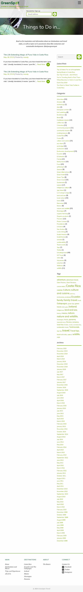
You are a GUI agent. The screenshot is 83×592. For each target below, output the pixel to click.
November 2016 (62, 385)
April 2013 (60, 450)
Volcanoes (60, 260)
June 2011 (60, 481)
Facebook (68, 567)
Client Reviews (71, 282)
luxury (59, 200)
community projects (63, 128)
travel (65, 330)
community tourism (63, 130)
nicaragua (60, 319)
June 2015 (60, 413)
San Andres (61, 229)
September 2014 (62, 434)
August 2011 (61, 478)
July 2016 (60, 395)
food (79, 300)
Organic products (63, 216)
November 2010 (62, 491)
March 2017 (61, 377)
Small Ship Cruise (62, 324)
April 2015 (60, 419)
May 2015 (60, 416)
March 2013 (61, 452)
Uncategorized (62, 252)
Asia (58, 107)
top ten (59, 331)
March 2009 (61, 533)
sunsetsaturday (77, 324)
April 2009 (60, 530)
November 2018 (62, 367)
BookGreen (60, 115)
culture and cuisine (63, 141)
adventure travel (72, 280)
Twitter (67, 569)
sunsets (59, 239)
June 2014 (60, 442)
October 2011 (61, 476)
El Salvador (60, 156)
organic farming (62, 213)
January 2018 (61, 369)
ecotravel (68, 297)
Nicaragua (60, 211)
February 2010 (61, 509)
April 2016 (60, 400)
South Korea (61, 237)
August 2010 (61, 496)
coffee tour (60, 123)
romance (60, 226)
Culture (66, 289)
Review (69, 322)
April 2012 (60, 465)
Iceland (59, 185)
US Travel (60, 255)
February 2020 (61, 348)
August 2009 (61, 520)
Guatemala (60, 182)
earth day (72, 293)
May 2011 (60, 484)
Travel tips (74, 330)
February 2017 (61, 380)
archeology (60, 104)
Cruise (59, 138)
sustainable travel (62, 327)
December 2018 (62, 364)
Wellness (60, 265)
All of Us (8, 574)
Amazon (60, 102)
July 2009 (60, 522)
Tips (58, 247)
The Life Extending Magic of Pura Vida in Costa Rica (26, 54)
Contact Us (66, 564)
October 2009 (61, 515)
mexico (64, 313)
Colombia (60, 125)
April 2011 (60, 486)
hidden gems (65, 307)
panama (72, 319)
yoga (58, 337)
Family (59, 159)
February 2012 (61, 471)
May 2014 (60, 445)
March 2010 (61, 507)
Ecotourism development (65, 151)
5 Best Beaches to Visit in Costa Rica (69, 80)
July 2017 (60, 372)
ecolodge (60, 146)
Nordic (66, 319)
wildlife (59, 268)
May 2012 (60, 463)
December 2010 (62, 489)
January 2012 (61, 473)
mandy (26, 57)
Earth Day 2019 (62, 82)
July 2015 (60, 411)
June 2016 (60, 398)
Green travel (61, 180)
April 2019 (60, 356)
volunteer (60, 263)
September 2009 (62, 517)
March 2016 (61, 403)
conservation (61, 286)
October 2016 (61, 387)
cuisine (59, 290)
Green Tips (60, 177)
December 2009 (62, 512)
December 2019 (62, 351)
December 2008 (62, 541)
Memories (60, 203)
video (59, 258)
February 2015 (61, 424)
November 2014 (62, 429)
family (60, 300)
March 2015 (61, 421)
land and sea (61, 195)
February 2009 (61, 535)
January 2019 (61, 361)
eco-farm (60, 143)
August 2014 (61, 437)
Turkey (59, 250)
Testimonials (61, 245)
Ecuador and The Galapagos (30, 568)
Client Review (61, 282)
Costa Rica (60, 136)
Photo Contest (62, 221)
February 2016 (61, 406)
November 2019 (62, 354)
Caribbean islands (63, 120)
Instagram (68, 572)
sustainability (61, 242)
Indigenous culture (63, 188)
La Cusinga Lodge (63, 193)
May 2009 (60, 528)
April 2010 (60, 504)
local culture (61, 198)
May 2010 (60, 502)
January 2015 (61, 426)
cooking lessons (62, 133)
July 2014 (60, 439)
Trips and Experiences (12, 571)
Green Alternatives (63, 172)
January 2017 (61, 382)
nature (71, 313)
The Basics (47, 564)
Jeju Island (60, 190)
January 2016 (61, 408)
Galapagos (62, 303)
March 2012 (61, 468)
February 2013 (61, 455)
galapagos (60, 167)
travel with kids (62, 334)
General (59, 169)
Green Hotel (61, 175)
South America (62, 234)
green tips (71, 303)
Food (58, 164)
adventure (61, 279)
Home (7, 564)
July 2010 (60, 499)
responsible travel (61, 322)
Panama (60, 219)
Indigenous (60, 310)
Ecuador (59, 154)
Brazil (59, 117)
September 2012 (62, 458)
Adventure (60, 99)
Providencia (61, 224)
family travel (61, 162)
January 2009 (61, 538)
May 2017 (60, 374)
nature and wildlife (63, 208)
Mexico (59, 206)
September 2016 (62, 390)
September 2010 (62, 494)
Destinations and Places (11, 568)
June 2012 (60, 460)
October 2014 (61, 432)
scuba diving (61, 232)
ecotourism (60, 149)
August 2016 (61, 393)
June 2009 (60, 525)
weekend (69, 334)
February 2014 (61, 447)
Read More (41, 64)
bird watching (61, 112)
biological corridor (63, 110)
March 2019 (61, 359)
